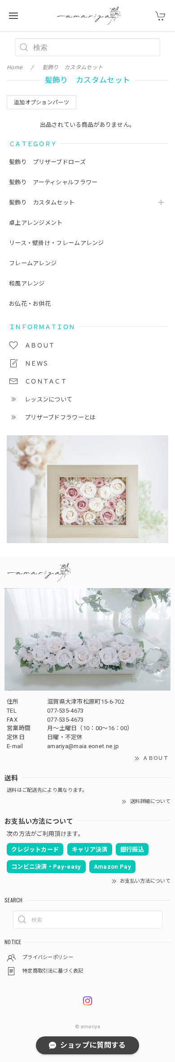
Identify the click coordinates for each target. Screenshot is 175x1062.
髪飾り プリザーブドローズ (50, 162)
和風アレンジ (27, 283)
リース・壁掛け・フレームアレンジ (56, 243)
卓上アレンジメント (36, 222)
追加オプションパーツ (41, 102)
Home (14, 67)
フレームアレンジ (33, 263)
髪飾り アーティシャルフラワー (53, 182)
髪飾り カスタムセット (41, 202)
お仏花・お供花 (30, 303)
